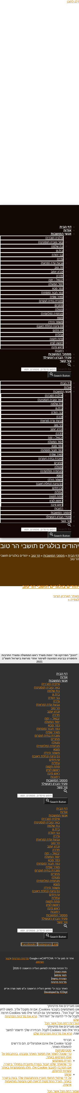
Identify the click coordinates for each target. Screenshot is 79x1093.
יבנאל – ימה (56, 279)
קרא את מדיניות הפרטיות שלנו (52, 1033)
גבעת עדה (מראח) (52, 263)
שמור (75, 1091)
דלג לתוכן (73, 1)
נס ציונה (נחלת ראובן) (50, 326)
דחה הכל (62, 1023)
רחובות (59, 350)
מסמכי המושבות (59, 354)
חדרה (59, 275)
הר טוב (58, 267)
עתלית (59, 334)
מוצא (60, 317)
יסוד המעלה (55, 284)
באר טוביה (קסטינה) (50, 242)
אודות (67, 230)
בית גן (59, 250)
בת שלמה (57, 246)
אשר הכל (50, 1023)
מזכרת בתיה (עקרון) (51, 300)
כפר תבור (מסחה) (52, 292)
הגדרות (74, 1023)
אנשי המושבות (61, 233)
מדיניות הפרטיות (20, 958)
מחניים (59, 305)
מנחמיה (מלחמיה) (52, 313)
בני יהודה (57, 254)
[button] (69, 365)
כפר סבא (57, 288)
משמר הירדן (55, 321)
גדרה (60, 258)
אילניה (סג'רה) (54, 237)
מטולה (59, 309)
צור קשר (65, 361)
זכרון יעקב (57, 271)
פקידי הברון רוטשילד (57, 357)
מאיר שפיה (56, 296)
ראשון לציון (56, 342)
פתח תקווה (56, 338)
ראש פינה (57, 347)
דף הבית (65, 226)
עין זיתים (58, 330)
